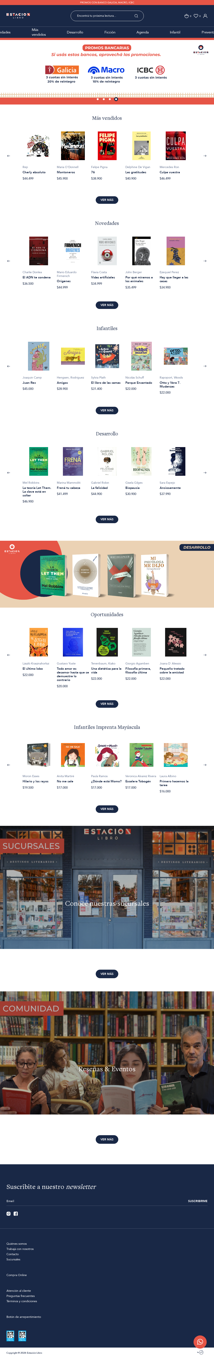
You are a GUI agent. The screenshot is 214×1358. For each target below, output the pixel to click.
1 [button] (98, 99)
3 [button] (110, 99)
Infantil (175, 32)
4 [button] (116, 99)
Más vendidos (39, 32)
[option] (107, 71)
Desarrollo (75, 32)
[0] (186, 16)
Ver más (107, 200)
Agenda (142, 32)
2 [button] (104, 99)
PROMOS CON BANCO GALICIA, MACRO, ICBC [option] (107, 2)
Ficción (109, 32)
